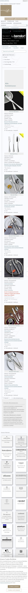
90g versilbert (7, 330)
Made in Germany (15, 29)
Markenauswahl (12, 3)
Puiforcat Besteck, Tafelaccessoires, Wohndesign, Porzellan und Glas (21, 443)
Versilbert (16, 47)
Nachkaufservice (6, 32)
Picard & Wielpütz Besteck (7, 541)
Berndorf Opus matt (14, 371)
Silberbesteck (6, 27)
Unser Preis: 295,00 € (9, 295)
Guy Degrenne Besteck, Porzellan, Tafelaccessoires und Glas (7, 518)
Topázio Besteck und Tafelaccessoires (21, 466)
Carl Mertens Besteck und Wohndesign (7, 555)
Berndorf (18, 3)
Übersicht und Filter (7, 51)
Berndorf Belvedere (14, 111)
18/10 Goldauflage (8, 283)
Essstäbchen (5, 29)
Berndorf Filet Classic (14, 235)
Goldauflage (14, 46)
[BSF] (27, 271)
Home (2, 3)
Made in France (6, 31)
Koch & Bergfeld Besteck (21, 478)
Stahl (22, 47)
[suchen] (27, 25)
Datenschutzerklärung (5, 582)
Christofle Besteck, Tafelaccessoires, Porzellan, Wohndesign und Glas (21, 455)
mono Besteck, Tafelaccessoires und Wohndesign (7, 530)
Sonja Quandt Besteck (7, 491)
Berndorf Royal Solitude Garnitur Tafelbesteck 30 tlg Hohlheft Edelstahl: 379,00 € (13, 340)
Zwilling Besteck (21, 554)
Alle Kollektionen (10, 84)
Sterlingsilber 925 (7, 47)
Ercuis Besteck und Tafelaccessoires (7, 466)
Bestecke (6, 3)
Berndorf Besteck (21, 503)
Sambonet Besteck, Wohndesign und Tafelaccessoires (21, 518)
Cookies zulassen (14, 586)
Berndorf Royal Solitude (13, 325)
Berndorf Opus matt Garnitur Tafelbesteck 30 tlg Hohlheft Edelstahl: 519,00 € (13, 386)
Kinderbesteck (15, 27)
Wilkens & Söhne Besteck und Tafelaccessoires (7, 479)
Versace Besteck (21, 541)
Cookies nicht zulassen (14, 590)
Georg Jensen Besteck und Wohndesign (7, 441)
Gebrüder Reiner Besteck (21, 491)
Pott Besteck (6, 503)
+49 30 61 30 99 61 (4, 0)
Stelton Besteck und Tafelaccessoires (21, 529)
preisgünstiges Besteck (19, 31)
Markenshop (5, 46)
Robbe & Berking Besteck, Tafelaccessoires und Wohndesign (7, 455)
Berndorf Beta (14, 195)
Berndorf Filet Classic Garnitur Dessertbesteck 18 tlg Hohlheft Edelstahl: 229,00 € (13, 247)
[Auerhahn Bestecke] (0, 271)
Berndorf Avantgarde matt (14, 278)
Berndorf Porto (14, 154)
